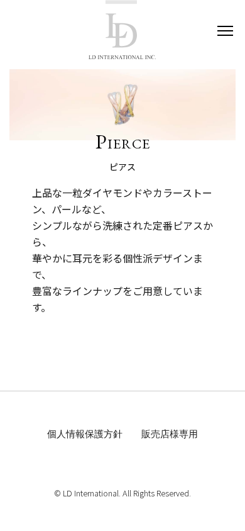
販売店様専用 (169, 434)
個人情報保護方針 (84, 434)
